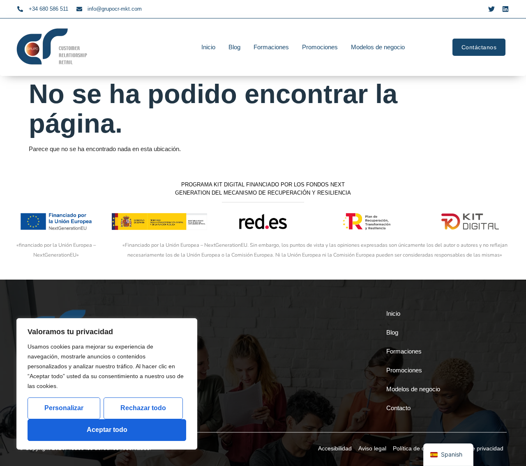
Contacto (398, 407)
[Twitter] (491, 9)
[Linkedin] (505, 9)
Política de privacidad (475, 448)
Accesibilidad (335, 448)
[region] (106, 384)
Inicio (208, 47)
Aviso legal (372, 448)
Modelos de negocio (378, 47)
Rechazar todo (143, 407)
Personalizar (63, 407)
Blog (234, 47)
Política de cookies (417, 448)
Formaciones (271, 47)
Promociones (320, 47)
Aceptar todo (107, 429)
